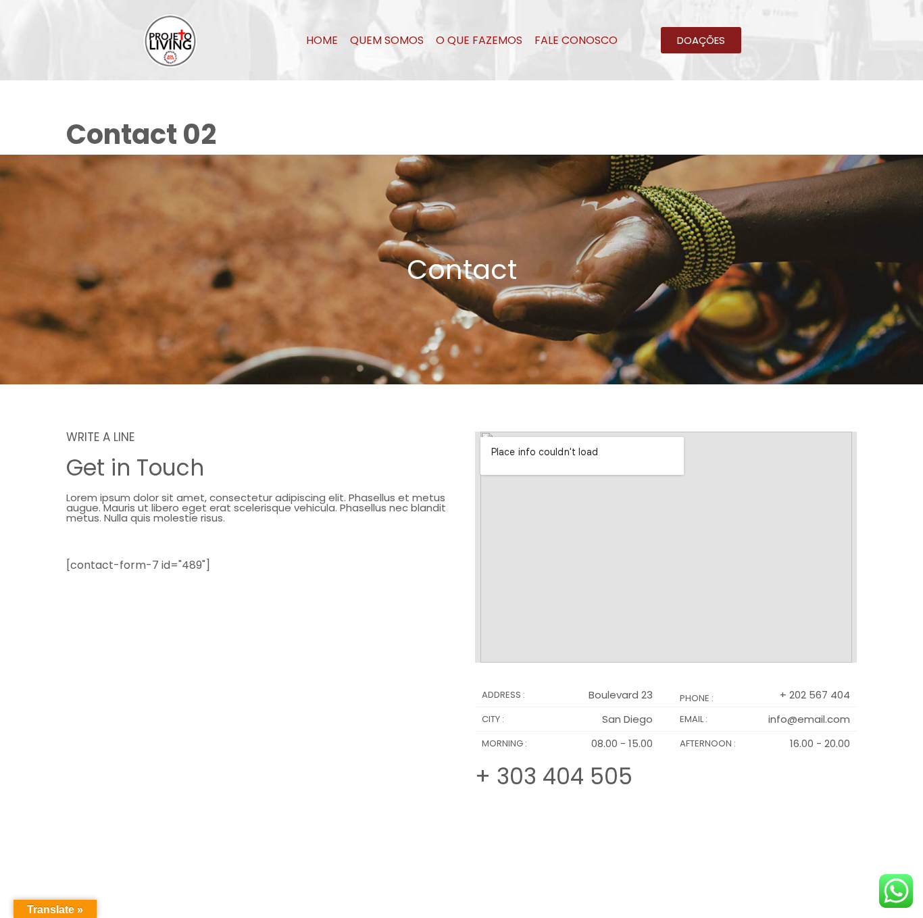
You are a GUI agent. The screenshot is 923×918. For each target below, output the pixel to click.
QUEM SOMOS (387, 40)
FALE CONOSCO (576, 40)
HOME (322, 40)
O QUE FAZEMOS (479, 40)
